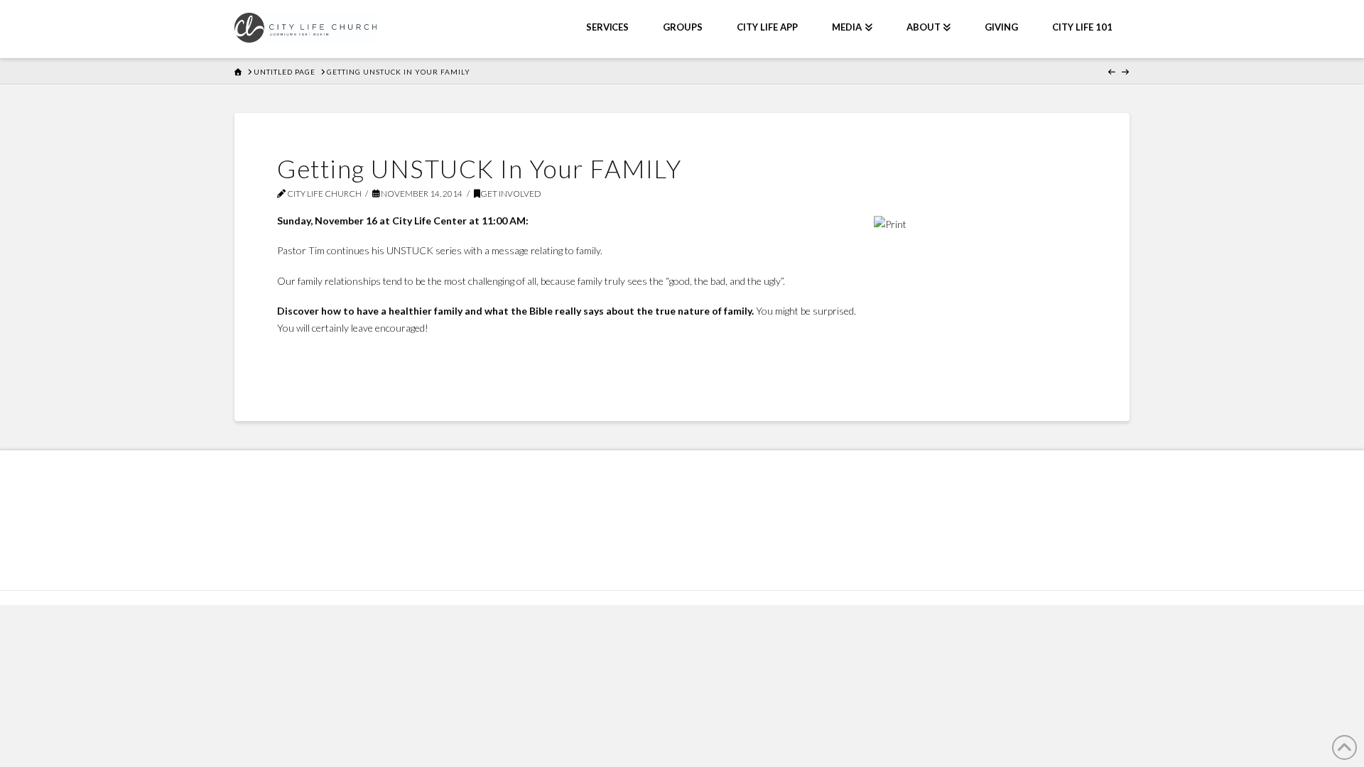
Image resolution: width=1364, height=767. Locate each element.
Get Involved (510, 193)
